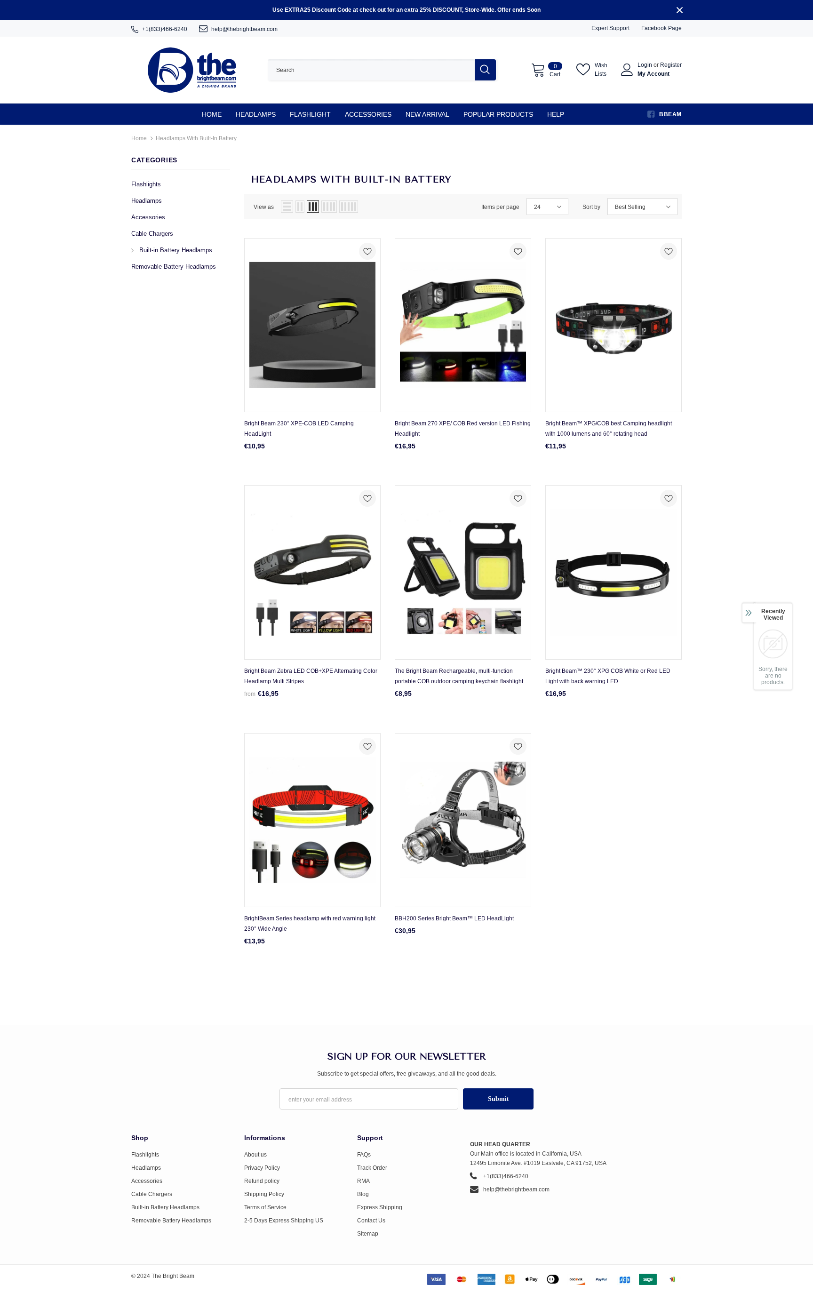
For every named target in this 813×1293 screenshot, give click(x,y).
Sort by (591, 207)
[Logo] (192, 70)
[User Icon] (627, 70)
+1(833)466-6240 (164, 29)
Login (646, 65)
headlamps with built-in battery (196, 138)
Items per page (500, 207)
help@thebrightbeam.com (244, 29)
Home (139, 138)
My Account (654, 74)
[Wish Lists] (367, 253)
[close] (679, 10)
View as (264, 207)
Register (671, 65)
